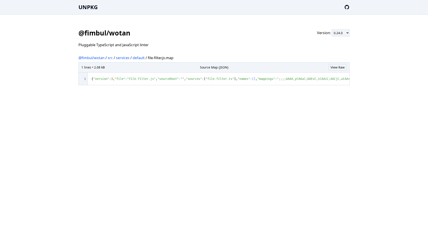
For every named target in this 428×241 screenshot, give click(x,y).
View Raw (338, 67)
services (123, 57)
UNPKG (88, 7)
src (110, 57)
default (139, 57)
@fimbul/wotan (91, 57)
